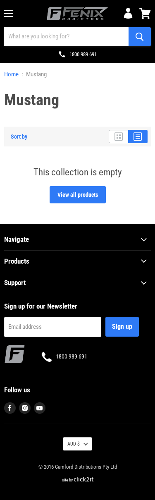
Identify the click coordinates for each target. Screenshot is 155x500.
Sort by (19, 136)
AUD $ (73, 444)
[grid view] (118, 136)
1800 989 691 (83, 54)
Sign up (122, 326)
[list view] (138, 136)
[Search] (140, 36)
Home (11, 74)
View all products (77, 194)
